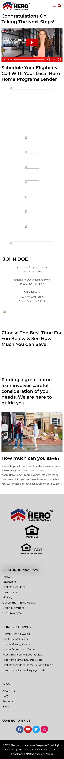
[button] (54, 5)
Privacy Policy (39, 749)
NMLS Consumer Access (39, 754)
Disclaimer (23, 749)
